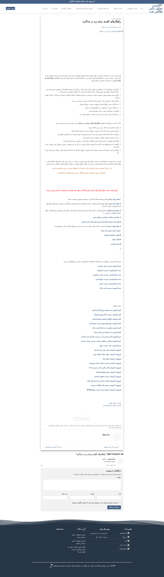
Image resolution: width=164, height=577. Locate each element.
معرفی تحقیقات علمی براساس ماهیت (79, 542)
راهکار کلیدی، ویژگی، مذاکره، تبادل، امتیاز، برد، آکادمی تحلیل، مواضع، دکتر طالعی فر (69, 425)
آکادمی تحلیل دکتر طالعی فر (112, 405)
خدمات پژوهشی (132, 8)
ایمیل (92, 494)
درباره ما (45, 8)
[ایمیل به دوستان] (82, 418)
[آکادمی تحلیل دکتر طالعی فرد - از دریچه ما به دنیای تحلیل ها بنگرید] (155, 8)
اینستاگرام (123, 533)
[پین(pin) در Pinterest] (78, 418)
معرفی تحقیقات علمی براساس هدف (79, 536)
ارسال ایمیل (123, 545)
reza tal (104, 27)
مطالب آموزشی (66, 8)
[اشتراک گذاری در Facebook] (88, 418)
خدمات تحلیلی (118, 8)
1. (120, 199)
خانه (141, 8)
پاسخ (42, 465)
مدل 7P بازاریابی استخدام (53, 447)
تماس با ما (54, 8)
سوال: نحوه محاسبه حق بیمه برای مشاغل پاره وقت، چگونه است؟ (77, 549)
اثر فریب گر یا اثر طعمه (111, 447)
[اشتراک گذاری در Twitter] (85, 418)
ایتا (125, 541)
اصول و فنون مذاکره (116, 18)
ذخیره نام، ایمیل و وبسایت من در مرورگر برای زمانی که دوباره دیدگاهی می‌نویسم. (95, 503)
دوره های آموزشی (103, 8)
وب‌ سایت (64, 494)
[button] (3, 8)
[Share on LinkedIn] (75, 418)
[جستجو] (37, 8)
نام (119, 494)
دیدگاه (119, 477)
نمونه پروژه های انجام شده (84, 8)
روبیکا (124, 537)
